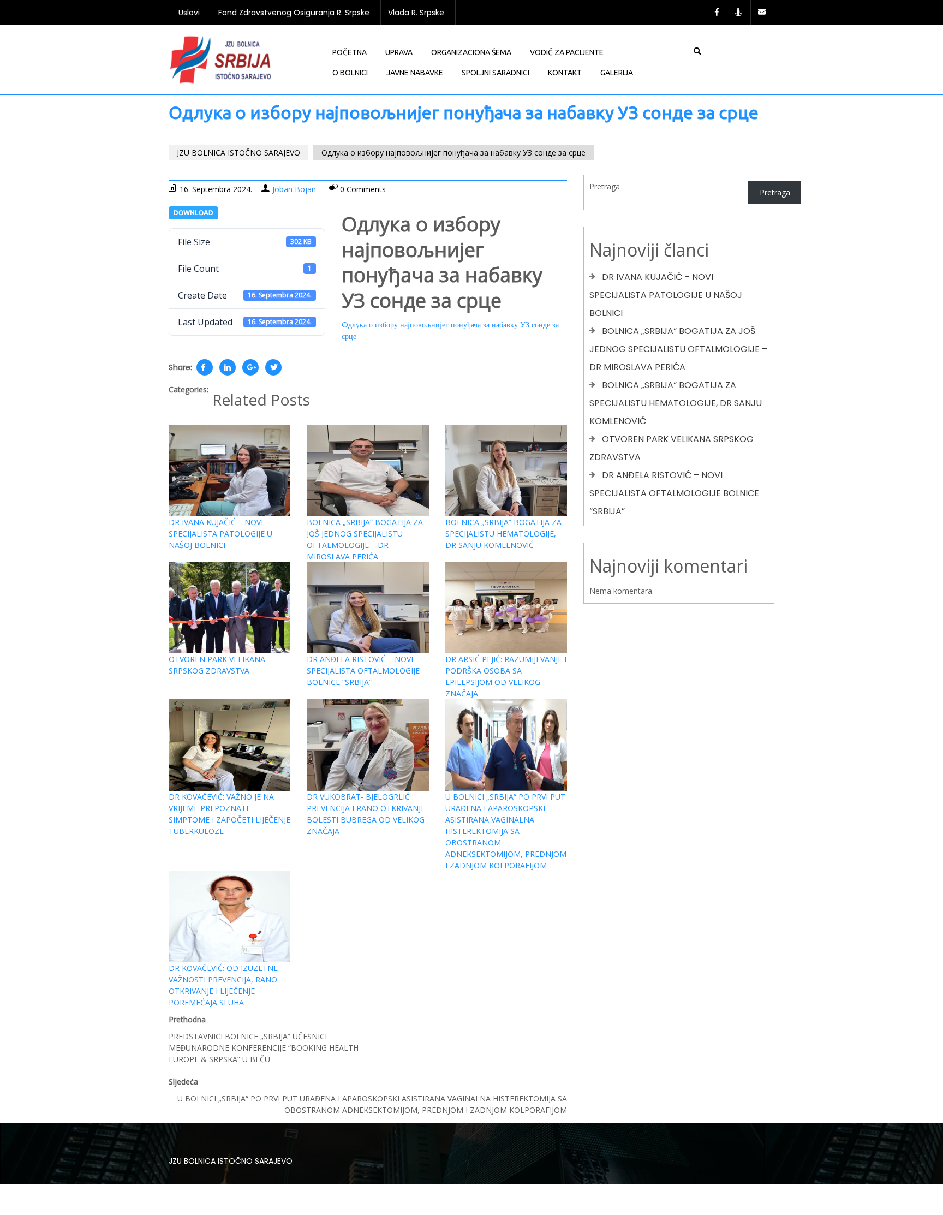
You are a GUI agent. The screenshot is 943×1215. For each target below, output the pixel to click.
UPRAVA (399, 52)
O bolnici (350, 72)
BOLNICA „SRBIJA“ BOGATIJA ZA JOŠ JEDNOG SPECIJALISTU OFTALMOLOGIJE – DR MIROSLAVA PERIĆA (678, 349)
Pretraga (604, 186)
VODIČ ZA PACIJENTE (567, 52)
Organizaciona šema (471, 52)
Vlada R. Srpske (416, 12)
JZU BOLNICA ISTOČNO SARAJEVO (238, 152)
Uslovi (189, 12)
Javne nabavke (414, 72)
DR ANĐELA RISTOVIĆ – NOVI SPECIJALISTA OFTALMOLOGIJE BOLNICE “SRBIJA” (363, 670)
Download (193, 213)
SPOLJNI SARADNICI (495, 72)
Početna (349, 52)
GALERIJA (616, 72)
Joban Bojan (294, 189)
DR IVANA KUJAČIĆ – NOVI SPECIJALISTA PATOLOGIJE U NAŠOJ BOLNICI (220, 533)
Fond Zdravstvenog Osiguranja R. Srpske (293, 12)
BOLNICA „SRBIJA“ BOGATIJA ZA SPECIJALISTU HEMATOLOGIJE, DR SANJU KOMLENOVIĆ (503, 533)
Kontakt (565, 72)
